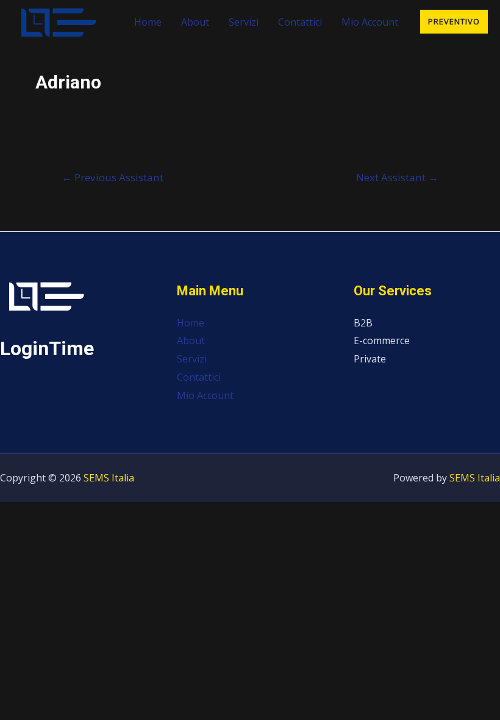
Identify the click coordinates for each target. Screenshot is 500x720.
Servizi (244, 22)
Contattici (300, 22)
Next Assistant (397, 177)
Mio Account (369, 22)
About (195, 22)
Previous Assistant (112, 177)
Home (148, 22)
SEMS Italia (109, 477)
